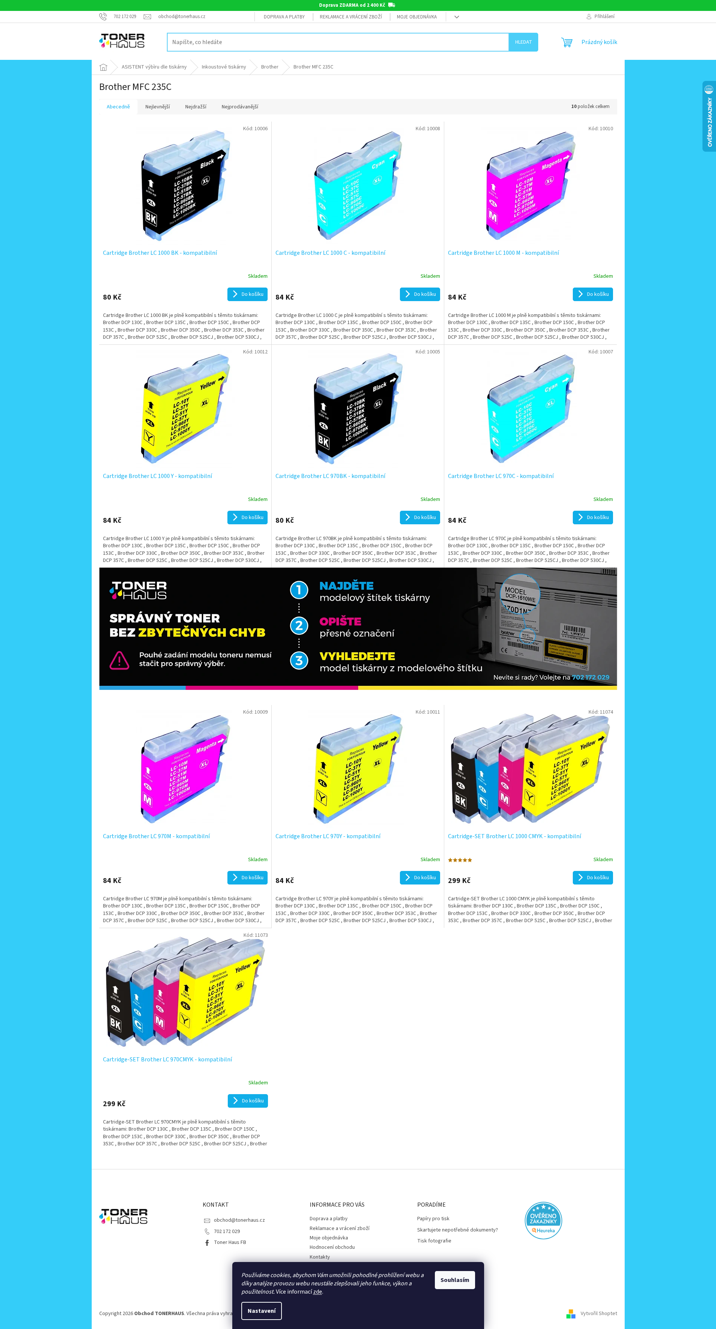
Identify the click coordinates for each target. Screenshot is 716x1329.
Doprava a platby (284, 17)
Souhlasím (454, 1280)
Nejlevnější (157, 107)
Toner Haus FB (230, 1242)
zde (317, 1292)
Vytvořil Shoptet (599, 1313)
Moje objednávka (417, 17)
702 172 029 (227, 1231)
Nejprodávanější (240, 107)
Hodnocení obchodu (332, 1247)
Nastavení (262, 1311)
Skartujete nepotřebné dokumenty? (457, 1230)
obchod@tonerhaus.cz (239, 1220)
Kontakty (320, 1257)
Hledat (523, 42)
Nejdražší (195, 107)
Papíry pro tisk (433, 1218)
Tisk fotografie (434, 1241)
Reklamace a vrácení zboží (351, 17)
